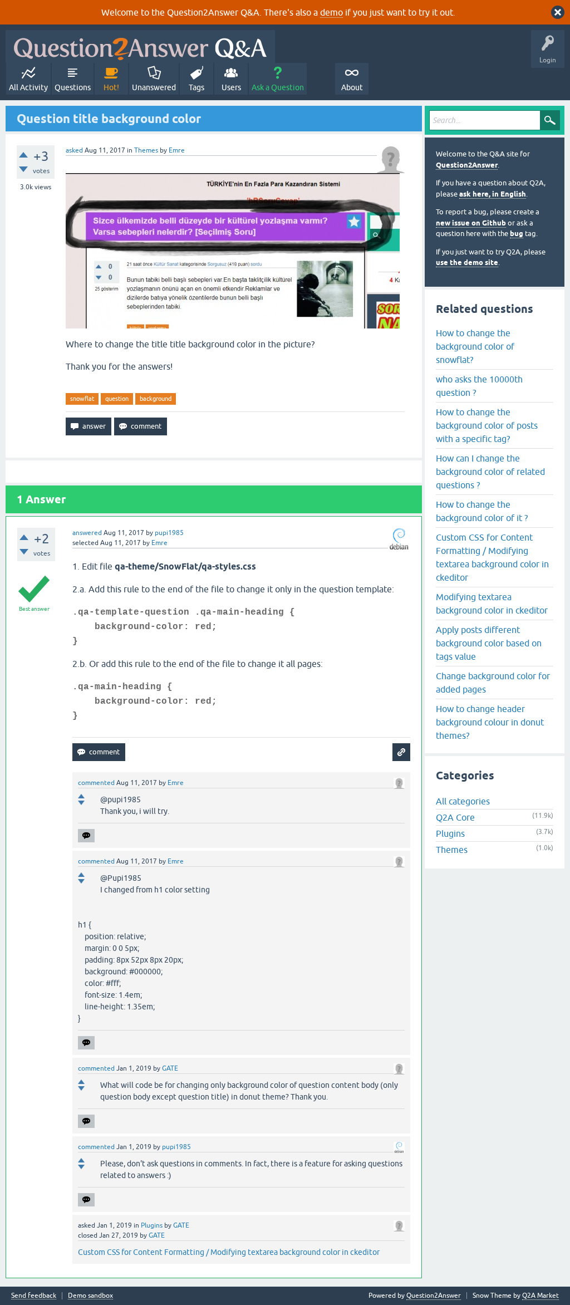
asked (74, 150)
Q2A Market (540, 1295)
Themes (146, 150)
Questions (73, 87)
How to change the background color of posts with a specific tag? (487, 425)
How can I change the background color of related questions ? (490, 471)
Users (231, 87)
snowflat (82, 398)
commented (96, 783)
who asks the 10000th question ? (479, 386)
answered (87, 533)
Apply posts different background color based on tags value (489, 643)
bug (516, 233)
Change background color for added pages (493, 682)
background (155, 398)
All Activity (28, 87)
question (117, 398)
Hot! (111, 87)
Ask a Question (278, 87)
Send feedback (33, 1295)
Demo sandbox (90, 1295)
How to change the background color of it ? (482, 511)
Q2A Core (455, 817)
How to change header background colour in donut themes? (490, 722)
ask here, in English (492, 194)
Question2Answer (467, 165)
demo (331, 12)
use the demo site (467, 262)
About (352, 87)
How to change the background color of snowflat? (475, 346)
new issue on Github (471, 223)
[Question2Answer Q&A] (140, 46)
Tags (196, 87)
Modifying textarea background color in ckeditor (492, 603)
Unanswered (154, 87)
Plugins (152, 1225)
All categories (463, 801)
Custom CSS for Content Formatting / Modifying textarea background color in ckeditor (229, 1252)
